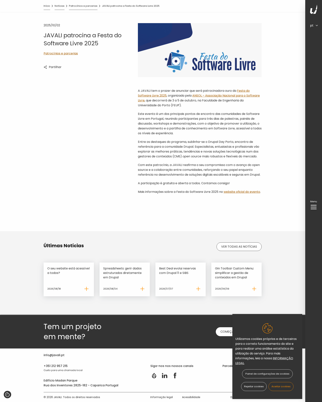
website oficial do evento (242, 192)
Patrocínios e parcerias (83, 6)
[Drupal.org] (154, 375)
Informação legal (161, 397)
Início (47, 6)
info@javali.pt (54, 355)
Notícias (59, 6)
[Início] (313, 9)
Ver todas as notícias (239, 246)
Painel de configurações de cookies (267, 374)
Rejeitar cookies (254, 386)
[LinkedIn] (164, 375)
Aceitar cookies (281, 386)
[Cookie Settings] (7, 394)
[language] (315, 25)
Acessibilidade (191, 397)
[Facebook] (175, 375)
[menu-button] (313, 207)
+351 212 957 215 (56, 366)
